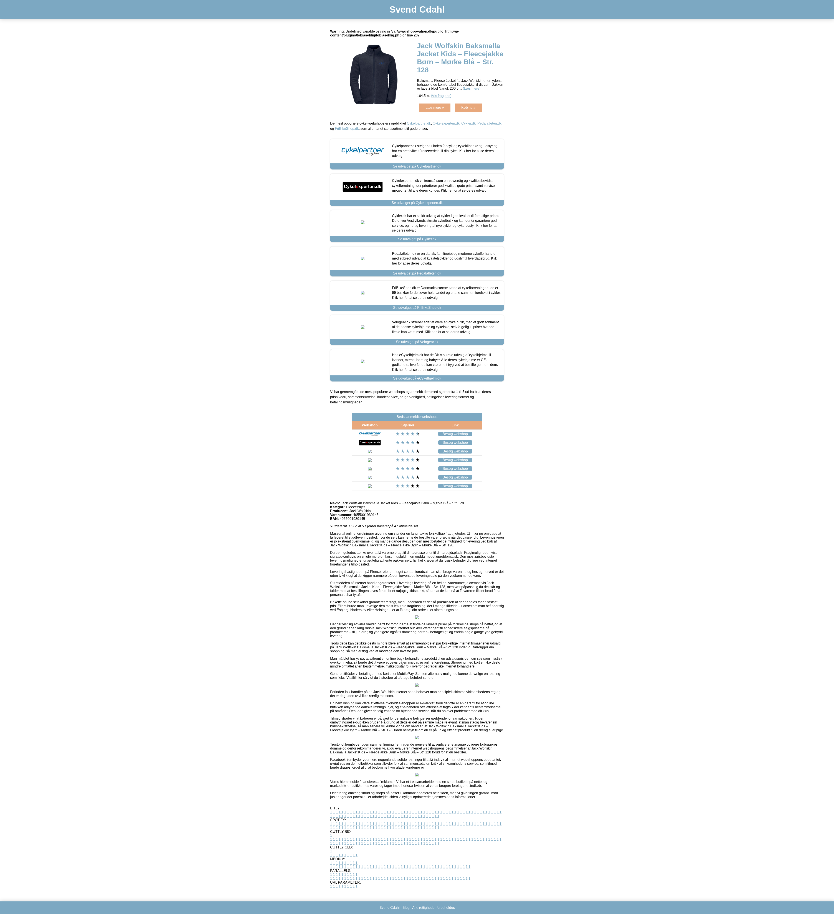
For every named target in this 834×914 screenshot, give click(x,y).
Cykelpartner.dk (419, 123)
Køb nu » (468, 107)
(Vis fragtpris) (441, 96)
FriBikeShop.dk (347, 128)
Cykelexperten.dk (446, 123)
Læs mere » (435, 107)
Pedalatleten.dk (489, 123)
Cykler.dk (468, 123)
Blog (406, 907)
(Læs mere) (471, 88)
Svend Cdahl (417, 9)
